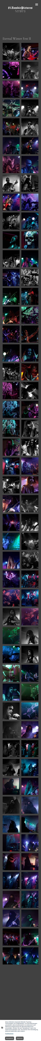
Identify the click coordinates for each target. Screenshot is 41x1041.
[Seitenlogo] (20, 13)
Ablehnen (20, 1038)
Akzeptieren (9, 1038)
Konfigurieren (9, 1033)
